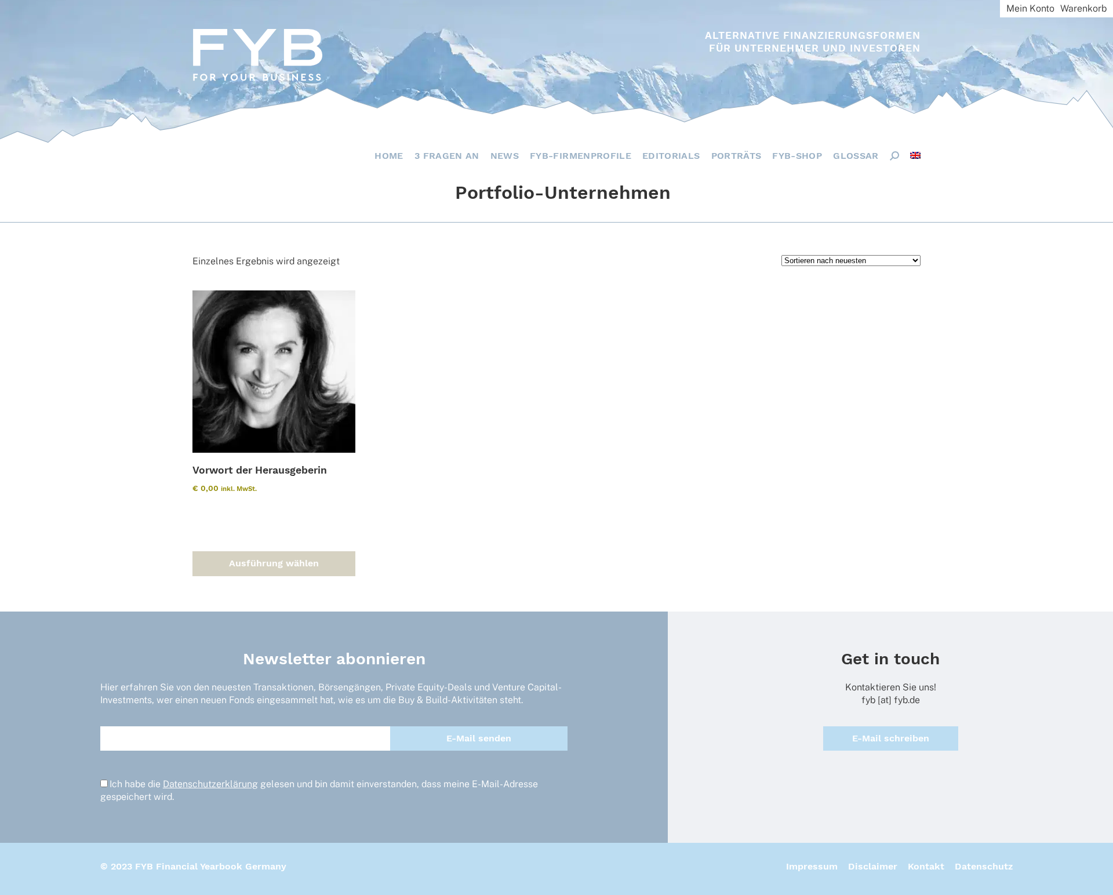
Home (388, 155)
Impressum (812, 866)
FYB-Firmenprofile (580, 155)
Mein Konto (1030, 8)
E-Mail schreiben (890, 738)
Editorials (671, 155)
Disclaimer (872, 866)
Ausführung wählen (274, 563)
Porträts (736, 155)
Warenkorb (1083, 8)
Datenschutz (984, 866)
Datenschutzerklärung (210, 784)
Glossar (855, 155)
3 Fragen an (446, 155)
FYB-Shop (797, 155)
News (504, 155)
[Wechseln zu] (915, 155)
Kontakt (926, 866)
